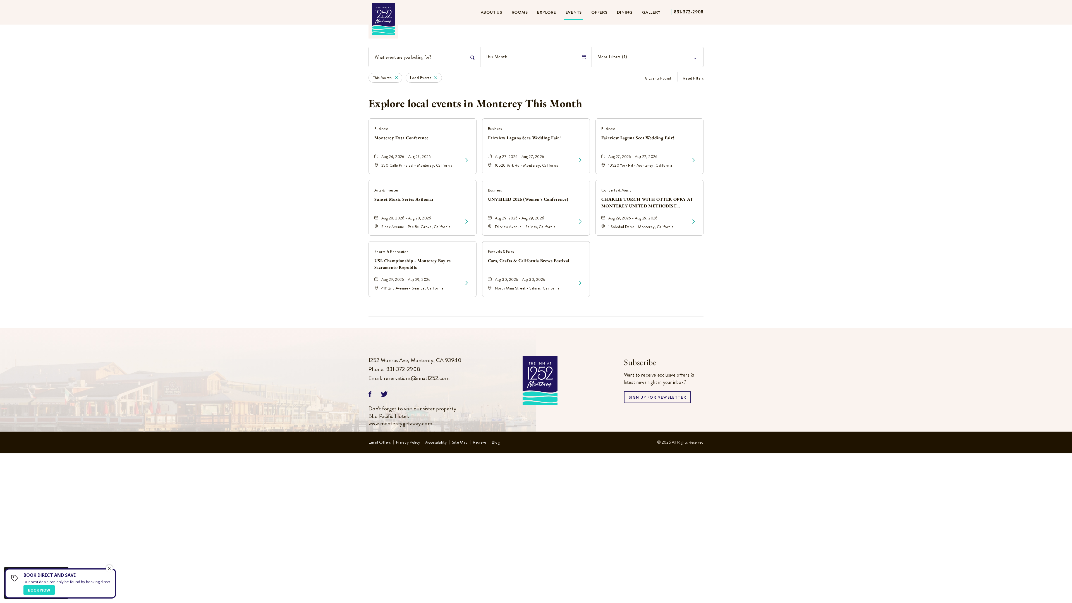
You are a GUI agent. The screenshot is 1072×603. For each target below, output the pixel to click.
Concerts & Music (616, 190)
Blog (496, 442)
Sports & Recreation (391, 251)
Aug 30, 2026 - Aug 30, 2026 (520, 279)
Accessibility (436, 442)
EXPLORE (546, 12)
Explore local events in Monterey (475, 103)
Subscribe (640, 362)
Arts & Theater (386, 190)
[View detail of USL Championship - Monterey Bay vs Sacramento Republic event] (467, 283)
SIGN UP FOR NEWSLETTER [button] (657, 398)
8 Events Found (658, 78)
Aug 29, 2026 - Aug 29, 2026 (519, 218)
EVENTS (574, 12)
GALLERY (651, 12)
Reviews (479, 442)
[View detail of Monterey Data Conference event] (467, 160)
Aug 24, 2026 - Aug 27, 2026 (406, 156)
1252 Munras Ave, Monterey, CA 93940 (414, 360)
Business (381, 128)
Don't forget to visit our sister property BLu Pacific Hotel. (412, 416)
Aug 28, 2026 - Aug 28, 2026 (406, 218)
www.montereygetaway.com (400, 423)
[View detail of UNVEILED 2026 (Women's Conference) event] (580, 221)
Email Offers (379, 442)
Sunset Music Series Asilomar (404, 199)
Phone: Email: (414, 369)
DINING (625, 12)
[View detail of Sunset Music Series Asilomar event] (467, 221)
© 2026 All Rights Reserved (680, 442)
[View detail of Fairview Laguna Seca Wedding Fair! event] (580, 160)
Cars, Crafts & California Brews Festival (529, 261)
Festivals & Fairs (501, 251)
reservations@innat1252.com (416, 378)
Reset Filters (693, 78)
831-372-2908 (689, 12)
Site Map (460, 442)
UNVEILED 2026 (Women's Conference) (528, 199)
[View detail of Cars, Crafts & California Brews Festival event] (580, 283)
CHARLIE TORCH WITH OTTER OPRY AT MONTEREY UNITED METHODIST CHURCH (647, 202)
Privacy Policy (408, 442)
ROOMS (520, 12)
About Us (491, 12)
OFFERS (599, 12)
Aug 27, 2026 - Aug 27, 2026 (519, 156)
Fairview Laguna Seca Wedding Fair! (524, 138)
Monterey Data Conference (401, 138)
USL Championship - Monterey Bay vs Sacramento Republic (412, 264)
